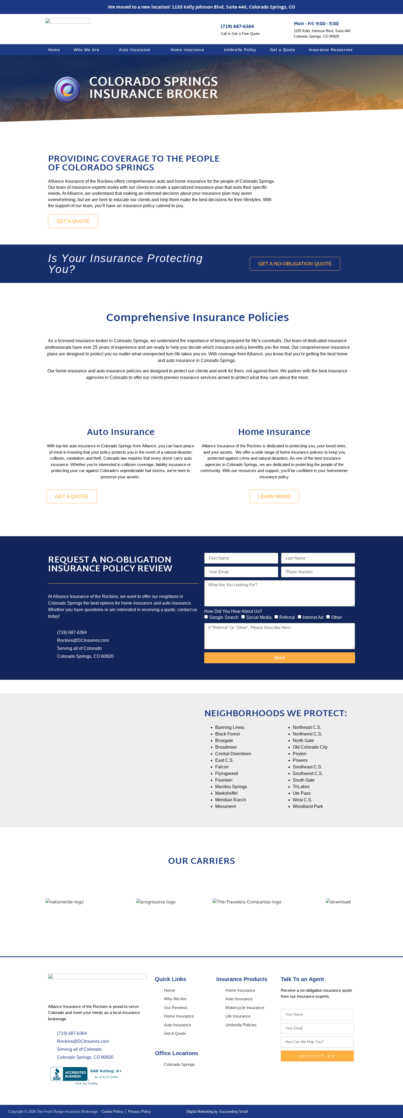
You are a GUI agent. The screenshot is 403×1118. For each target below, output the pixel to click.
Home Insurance (187, 49)
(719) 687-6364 (237, 27)
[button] (19, 901)
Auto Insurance (135, 49)
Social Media (259, 617)
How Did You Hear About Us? (233, 611)
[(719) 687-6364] (211, 28)
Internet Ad (313, 617)
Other (336, 617)
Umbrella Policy (240, 49)
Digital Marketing (199, 1111)
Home (54, 49)
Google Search (224, 617)
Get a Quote (282, 49)
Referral (287, 617)
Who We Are (86, 49)
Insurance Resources (331, 49)
